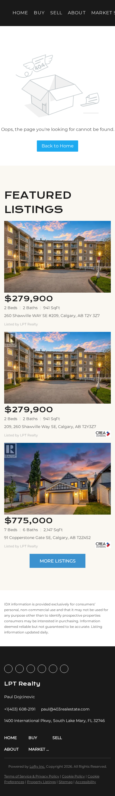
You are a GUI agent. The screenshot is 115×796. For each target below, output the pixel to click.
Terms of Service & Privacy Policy (31, 776)
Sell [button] (56, 12)
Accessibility (85, 782)
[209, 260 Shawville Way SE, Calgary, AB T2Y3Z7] (57, 368)
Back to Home (58, 146)
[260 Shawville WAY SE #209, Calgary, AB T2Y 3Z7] (57, 257)
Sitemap (66, 782)
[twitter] (31, 669)
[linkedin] (19, 669)
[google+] (64, 669)
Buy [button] (39, 12)
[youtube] (53, 669)
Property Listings (41, 782)
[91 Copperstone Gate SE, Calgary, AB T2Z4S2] (57, 479)
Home (20, 12)
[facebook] (8, 669)
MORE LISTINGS (58, 561)
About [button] (77, 12)
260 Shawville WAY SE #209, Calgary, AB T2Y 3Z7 (52, 315)
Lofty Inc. (37, 766)
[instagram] (42, 669)
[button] (16, 738)
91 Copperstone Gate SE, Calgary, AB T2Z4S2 (47, 537)
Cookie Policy (73, 776)
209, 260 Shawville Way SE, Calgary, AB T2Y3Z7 (50, 426)
